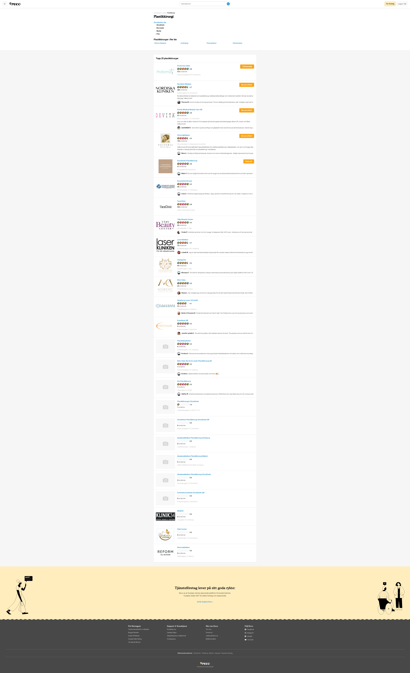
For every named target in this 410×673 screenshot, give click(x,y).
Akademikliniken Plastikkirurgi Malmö (192, 456)
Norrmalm (160, 28)
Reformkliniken (183, 547)
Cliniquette (181, 260)
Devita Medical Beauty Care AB (189, 110)
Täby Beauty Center (185, 219)
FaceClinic (181, 201)
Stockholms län (160, 22)
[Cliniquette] (165, 265)
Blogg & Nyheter (133, 632)
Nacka (159, 31)
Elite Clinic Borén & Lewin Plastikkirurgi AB (194, 361)
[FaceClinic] (165, 207)
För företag (390, 4)
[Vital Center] (165, 535)
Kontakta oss (171, 629)
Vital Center (182, 529)
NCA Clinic (181, 280)
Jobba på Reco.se (212, 636)
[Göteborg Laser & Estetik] (165, 306)
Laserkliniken (182, 240)
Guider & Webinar (134, 636)
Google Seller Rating (135, 639)
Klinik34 (180, 511)
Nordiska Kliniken (184, 84)
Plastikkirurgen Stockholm (188, 401)
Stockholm (160, 25)
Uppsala (217, 653)
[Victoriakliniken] (165, 141)
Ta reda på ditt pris (134, 642)
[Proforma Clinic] (165, 71)
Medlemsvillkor (211, 639)
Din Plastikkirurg (184, 381)
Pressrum (209, 632)
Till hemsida (247, 67)
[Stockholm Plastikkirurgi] (165, 166)
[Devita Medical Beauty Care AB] (165, 115)
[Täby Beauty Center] (165, 225)
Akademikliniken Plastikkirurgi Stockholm (194, 474)
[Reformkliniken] (165, 553)
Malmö (211, 653)
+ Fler (158, 34)
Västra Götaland (160, 43)
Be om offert (246, 85)
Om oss (208, 629)
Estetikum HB (182, 320)
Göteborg (205, 653)
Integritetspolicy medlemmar (176, 636)
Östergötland (211, 43)
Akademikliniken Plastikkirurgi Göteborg (193, 438)
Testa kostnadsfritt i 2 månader (138, 629)
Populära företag (227, 653)
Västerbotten (237, 43)
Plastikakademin (184, 341)
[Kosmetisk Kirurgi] (165, 187)
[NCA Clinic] (165, 286)
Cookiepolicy (171, 639)
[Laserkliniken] (165, 245)
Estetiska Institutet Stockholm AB (190, 493)
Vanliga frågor (172, 632)
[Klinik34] (165, 516)
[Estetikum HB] (165, 326)
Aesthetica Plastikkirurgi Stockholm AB (193, 420)
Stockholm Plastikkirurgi (187, 161)
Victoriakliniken (183, 135)
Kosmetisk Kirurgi (184, 181)
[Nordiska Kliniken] (165, 90)
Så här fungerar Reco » (205, 602)
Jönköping (184, 43)
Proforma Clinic (183, 66)
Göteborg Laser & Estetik (187, 300)
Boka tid (248, 161)
